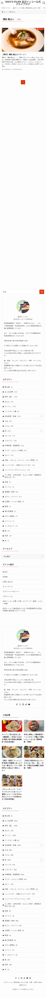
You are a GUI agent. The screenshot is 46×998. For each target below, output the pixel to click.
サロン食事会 (11, 516)
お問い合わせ (8, 582)
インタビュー (11, 526)
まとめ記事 (11, 392)
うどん (9, 426)
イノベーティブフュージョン (17, 470)
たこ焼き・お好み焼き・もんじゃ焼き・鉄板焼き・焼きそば (24, 476)
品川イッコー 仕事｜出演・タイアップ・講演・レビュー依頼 (23, 602)
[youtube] (29, 704)
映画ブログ (23, 985)
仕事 (30, 982)
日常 (8, 536)
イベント (9, 521)
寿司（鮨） (11, 397)
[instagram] (23, 704)
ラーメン (10, 406)
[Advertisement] (23, 189)
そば (8, 421)
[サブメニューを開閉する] (41, 416)
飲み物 (9, 387)
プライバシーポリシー (11, 591)
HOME (5, 577)
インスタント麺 (12, 411)
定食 (8, 482)
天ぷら (9, 402)
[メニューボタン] (2, 3)
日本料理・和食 (13, 416)
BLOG (5, 572)
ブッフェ (9, 487)
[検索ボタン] (44, 3)
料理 (8, 506)
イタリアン (11, 441)
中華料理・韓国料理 (14, 445)
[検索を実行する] (41, 292)
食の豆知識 (10, 511)
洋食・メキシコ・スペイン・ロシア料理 (21, 460)
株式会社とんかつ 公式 (21, 982)
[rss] (30, 978)
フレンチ (10, 436)
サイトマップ (8, 586)
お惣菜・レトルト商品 (14, 501)
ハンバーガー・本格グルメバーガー (20, 465)
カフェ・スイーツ (13, 497)
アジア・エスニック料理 (16, 450)
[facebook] (17, 704)
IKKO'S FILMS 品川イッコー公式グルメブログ (23, 3)
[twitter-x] (20, 704)
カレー (9, 455)
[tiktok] (26, 704)
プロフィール (8, 596)
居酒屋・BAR (11, 492)
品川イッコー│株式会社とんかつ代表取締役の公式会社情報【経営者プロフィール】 (22, 609)
